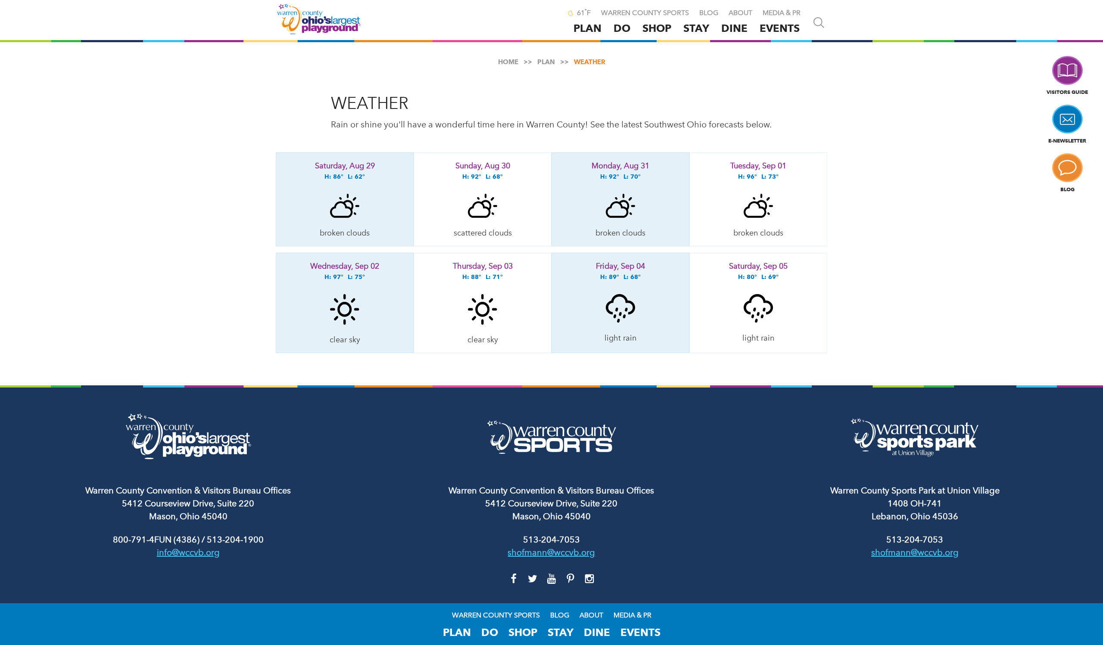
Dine (734, 28)
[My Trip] (552, 14)
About (740, 12)
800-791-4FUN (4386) (156, 539)
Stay (696, 28)
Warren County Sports (645, 12)
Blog (708, 12)
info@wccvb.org (188, 552)
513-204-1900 (235, 539)
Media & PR (782, 12)
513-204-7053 (551, 539)
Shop (656, 28)
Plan (587, 28)
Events (780, 28)
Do (622, 28)
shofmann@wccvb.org (551, 552)
